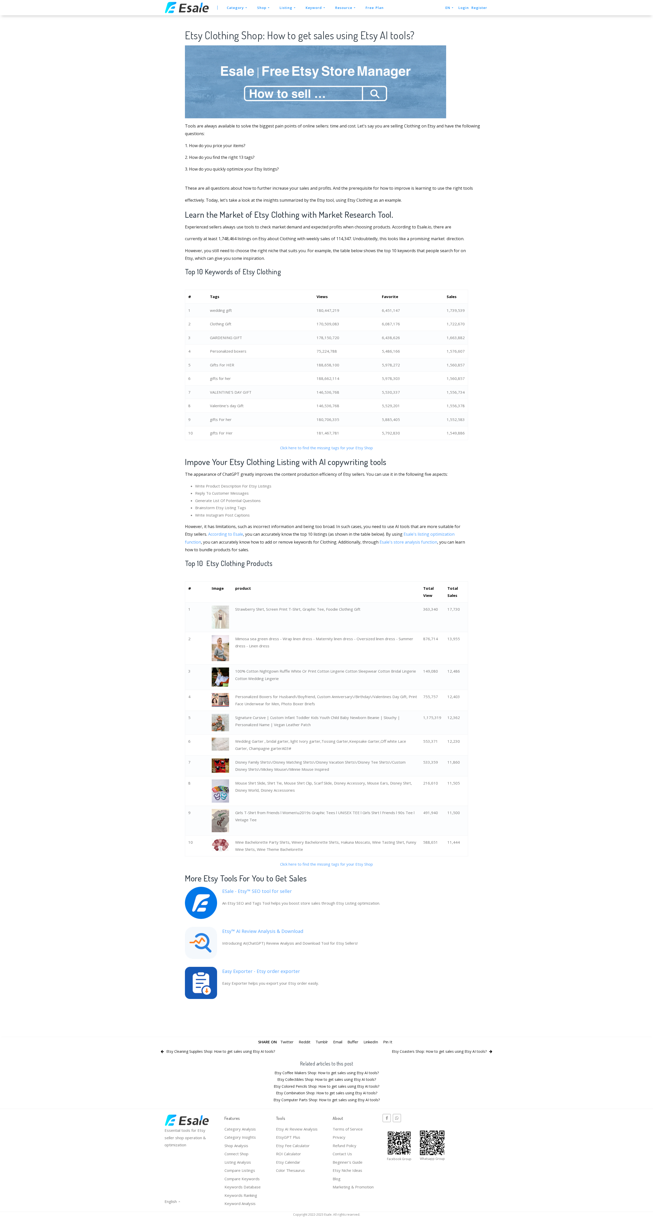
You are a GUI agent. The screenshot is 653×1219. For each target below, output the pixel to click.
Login (463, 7)
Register (479, 7)
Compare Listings (239, 1170)
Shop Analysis (236, 1145)
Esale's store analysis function (408, 542)
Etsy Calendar (288, 1162)
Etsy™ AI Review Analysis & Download (262, 931)
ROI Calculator (288, 1153)
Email (337, 1041)
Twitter (287, 1041)
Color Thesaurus (290, 1170)
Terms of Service (348, 1129)
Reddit (304, 1041)
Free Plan (375, 7)
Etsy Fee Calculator (293, 1145)
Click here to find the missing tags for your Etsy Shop (326, 447)
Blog (337, 1178)
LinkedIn (370, 1041)
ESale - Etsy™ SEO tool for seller (257, 891)
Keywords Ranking (240, 1195)
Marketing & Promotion (353, 1186)
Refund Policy (344, 1145)
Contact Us (342, 1153)
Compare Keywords (242, 1178)
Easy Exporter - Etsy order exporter (261, 971)
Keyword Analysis (240, 1203)
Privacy (339, 1137)
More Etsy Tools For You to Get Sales (246, 877)
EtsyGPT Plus (288, 1137)
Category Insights (240, 1137)
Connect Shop (236, 1153)
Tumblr (322, 1041)
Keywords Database (242, 1186)
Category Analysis (240, 1129)
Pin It (387, 1041)
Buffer (352, 1041)
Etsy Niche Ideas (347, 1170)
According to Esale (225, 534)
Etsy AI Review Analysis (297, 1129)
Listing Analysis (237, 1162)
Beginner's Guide (347, 1162)
